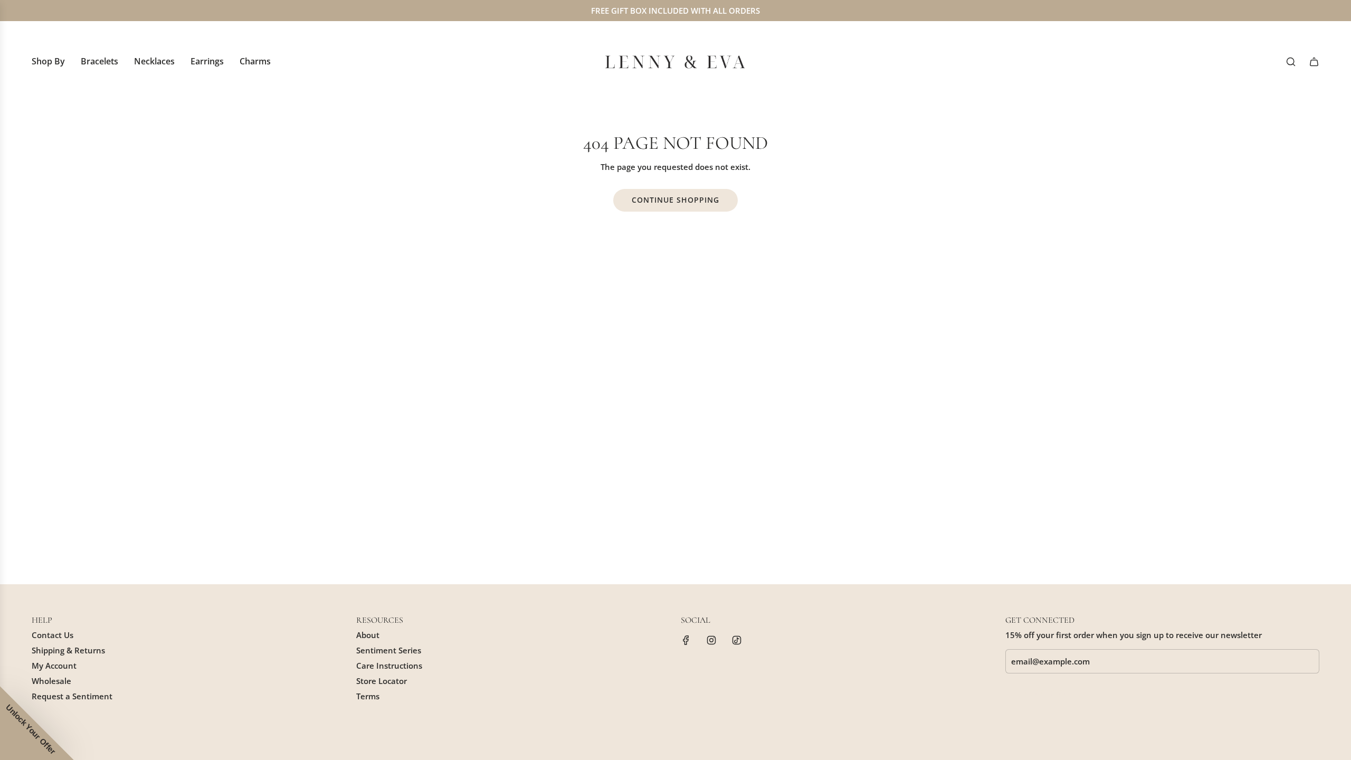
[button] (37, 723)
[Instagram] (711, 640)
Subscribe (1046, 693)
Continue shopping (675, 200)
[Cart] (1314, 61)
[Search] (1290, 61)
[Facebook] (686, 640)
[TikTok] (736, 640)
